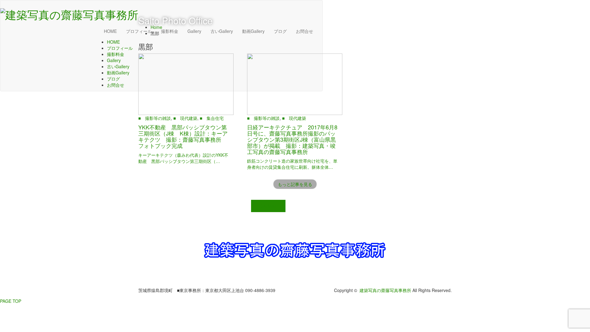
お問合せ (115, 85)
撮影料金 (115, 54)
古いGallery (118, 66)
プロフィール (120, 48)
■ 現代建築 (185, 118)
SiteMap (268, 206)
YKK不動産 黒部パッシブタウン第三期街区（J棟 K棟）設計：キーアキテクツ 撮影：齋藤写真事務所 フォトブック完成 (183, 136)
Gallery (114, 60)
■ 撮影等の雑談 (154, 118)
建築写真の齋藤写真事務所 (385, 290)
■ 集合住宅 (212, 118)
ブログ (113, 79)
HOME (110, 31)
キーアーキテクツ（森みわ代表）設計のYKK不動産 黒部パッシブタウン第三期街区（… (183, 158)
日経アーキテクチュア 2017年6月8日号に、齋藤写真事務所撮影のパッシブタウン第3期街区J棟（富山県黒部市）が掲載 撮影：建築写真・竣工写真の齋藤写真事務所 (292, 139)
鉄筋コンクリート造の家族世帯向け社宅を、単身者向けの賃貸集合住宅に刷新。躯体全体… (292, 164)
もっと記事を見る (295, 184)
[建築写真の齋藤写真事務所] (69, 12)
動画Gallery (118, 72)
